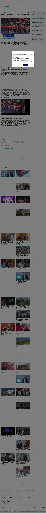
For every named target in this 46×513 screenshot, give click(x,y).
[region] (23, 59)
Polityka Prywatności (17, 57)
